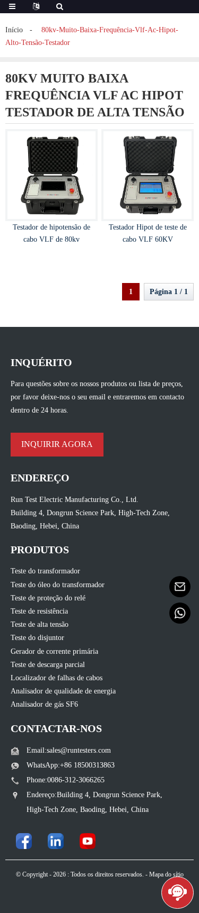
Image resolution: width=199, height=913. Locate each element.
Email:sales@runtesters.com (69, 750)
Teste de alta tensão (39, 624)
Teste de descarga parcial (48, 665)
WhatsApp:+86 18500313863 (71, 765)
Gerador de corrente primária (54, 651)
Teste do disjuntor (37, 638)
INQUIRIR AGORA (57, 444)
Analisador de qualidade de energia (63, 691)
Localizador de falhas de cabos (56, 678)
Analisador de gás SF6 (44, 704)
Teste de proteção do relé (48, 598)
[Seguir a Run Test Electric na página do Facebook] (24, 841)
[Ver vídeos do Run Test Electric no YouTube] (87, 841)
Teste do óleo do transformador (58, 585)
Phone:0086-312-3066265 (66, 780)
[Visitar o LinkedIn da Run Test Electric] (55, 841)
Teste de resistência (39, 611)
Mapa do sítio (166, 874)
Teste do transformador (45, 571)
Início (14, 30)
